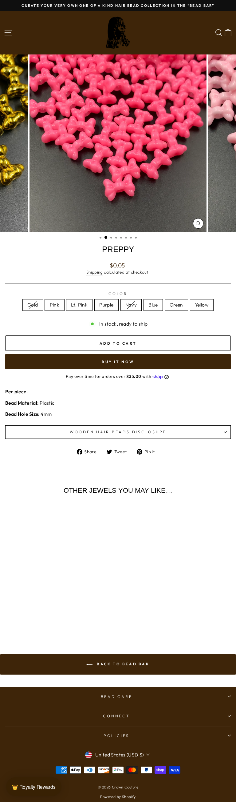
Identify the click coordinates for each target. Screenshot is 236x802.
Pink (55, 305)
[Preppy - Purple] (45, 610)
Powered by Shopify (118, 796)
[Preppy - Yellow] (73, 610)
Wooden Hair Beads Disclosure (118, 431)
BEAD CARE (116, 696)
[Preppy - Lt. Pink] (38, 610)
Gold (32, 305)
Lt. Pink (79, 305)
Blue (153, 305)
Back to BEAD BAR (122, 664)
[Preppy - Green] (66, 610)
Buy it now (118, 361)
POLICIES (116, 735)
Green (176, 305)
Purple (106, 305)
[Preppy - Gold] (24, 610)
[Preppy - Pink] (31, 610)
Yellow (202, 305)
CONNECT (116, 715)
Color (118, 293)
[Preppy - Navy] (52, 610)
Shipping (94, 272)
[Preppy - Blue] (59, 610)
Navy (131, 305)
